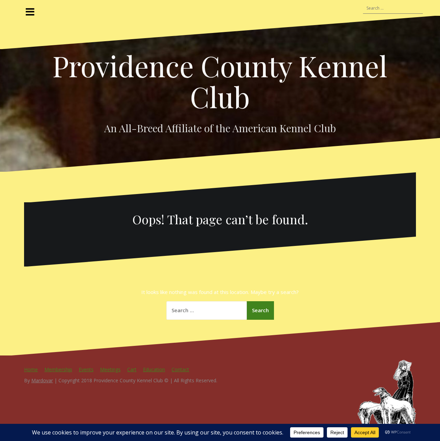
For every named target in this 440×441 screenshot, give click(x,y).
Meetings (110, 369)
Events (86, 369)
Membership (58, 369)
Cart (131, 369)
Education (154, 369)
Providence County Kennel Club (220, 81)
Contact (180, 369)
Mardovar (42, 380)
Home (31, 369)
